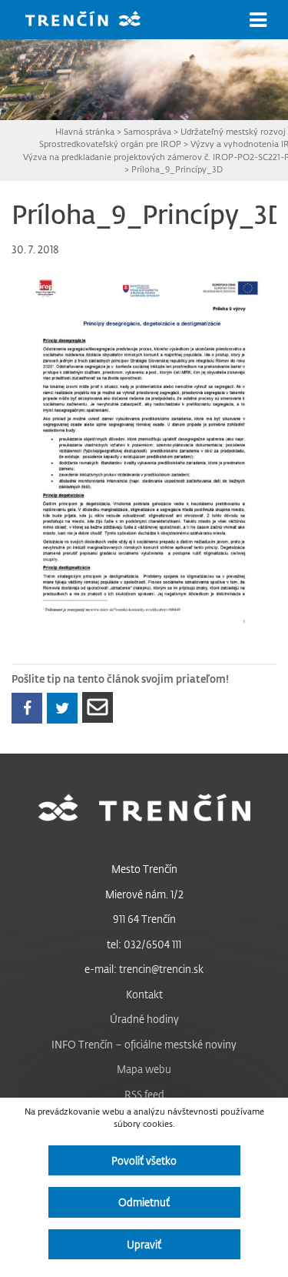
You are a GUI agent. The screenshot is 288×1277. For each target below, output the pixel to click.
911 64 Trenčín (144, 918)
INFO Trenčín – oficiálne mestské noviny (144, 1044)
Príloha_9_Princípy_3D (177, 169)
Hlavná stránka (84, 131)
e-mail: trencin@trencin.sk (144, 968)
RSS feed (144, 1094)
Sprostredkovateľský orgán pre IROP (110, 143)
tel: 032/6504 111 (144, 944)
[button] (258, 20)
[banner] (94, 20)
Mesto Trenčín (144, 868)
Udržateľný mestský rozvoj (233, 131)
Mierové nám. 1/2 (144, 894)
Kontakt (144, 994)
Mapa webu (144, 1068)
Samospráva (147, 131)
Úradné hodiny (144, 1018)
